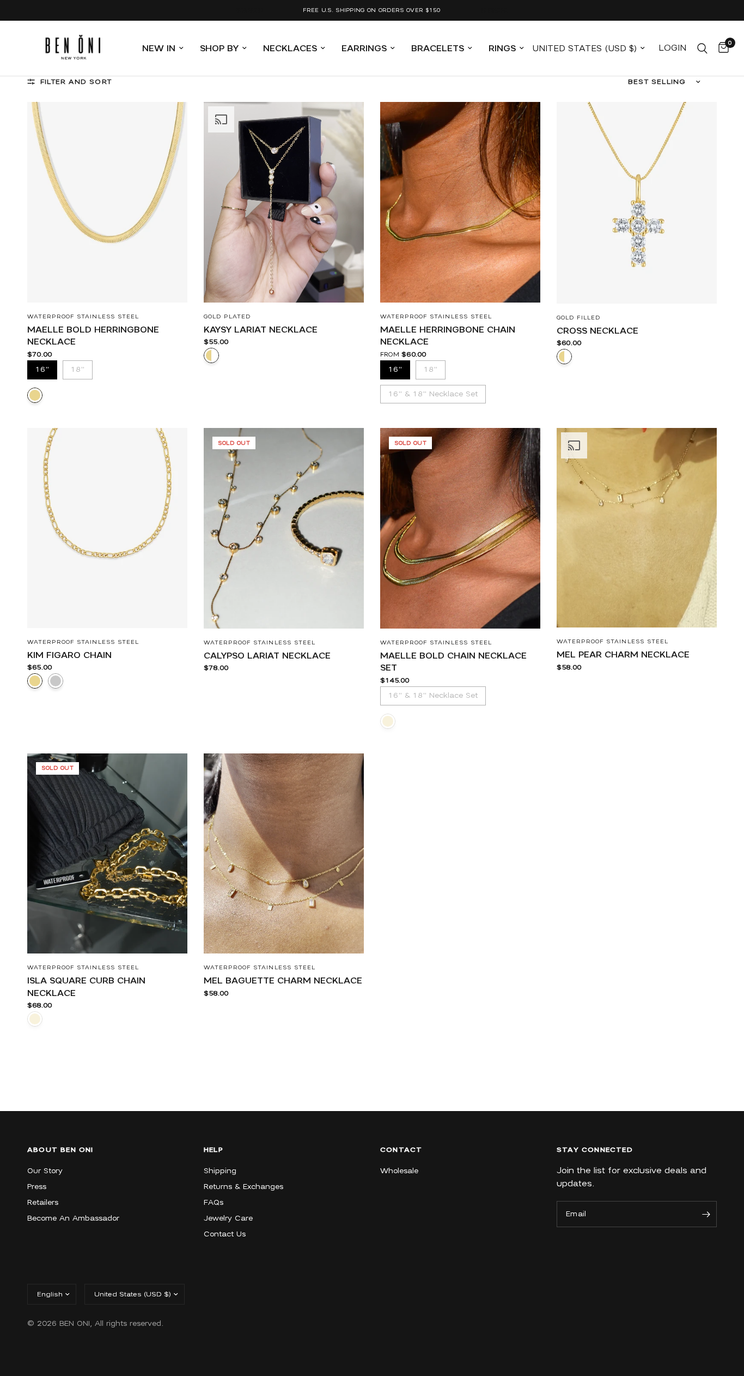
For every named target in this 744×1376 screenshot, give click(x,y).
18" (78, 366)
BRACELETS (437, 48)
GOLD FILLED (578, 317)
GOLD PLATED (227, 316)
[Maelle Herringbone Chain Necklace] (460, 202)
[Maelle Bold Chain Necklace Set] (460, 528)
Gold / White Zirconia (211, 355)
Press (36, 1186)
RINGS (502, 48)
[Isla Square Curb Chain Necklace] (107, 853)
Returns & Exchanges (243, 1186)
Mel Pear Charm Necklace (623, 655)
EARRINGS (364, 48)
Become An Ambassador (73, 1218)
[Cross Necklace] (637, 203)
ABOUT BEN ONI (60, 1149)
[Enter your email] (706, 1214)
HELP (213, 1149)
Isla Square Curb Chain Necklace (86, 987)
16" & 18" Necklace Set (433, 391)
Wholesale (399, 1171)
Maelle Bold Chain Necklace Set (453, 662)
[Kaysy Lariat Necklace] (284, 202)
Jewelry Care (228, 1218)
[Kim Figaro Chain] (107, 528)
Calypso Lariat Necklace (267, 656)
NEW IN (158, 48)
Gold (34, 395)
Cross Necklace (597, 331)
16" (42, 366)
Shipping (220, 1171)
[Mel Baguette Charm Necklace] (284, 853)
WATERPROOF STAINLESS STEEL (83, 316)
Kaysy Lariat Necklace (261, 330)
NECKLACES (290, 48)
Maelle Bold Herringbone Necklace (93, 336)
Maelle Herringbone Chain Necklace (447, 336)
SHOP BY (219, 48)
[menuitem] (163, 49)
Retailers (42, 1202)
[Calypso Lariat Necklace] (284, 528)
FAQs (213, 1202)
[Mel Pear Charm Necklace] (637, 527)
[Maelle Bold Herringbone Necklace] (107, 202)
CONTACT (401, 1149)
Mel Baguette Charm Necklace (283, 981)
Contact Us (225, 1234)
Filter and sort (76, 81)
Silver (55, 681)
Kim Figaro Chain (69, 655)
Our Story (45, 1171)
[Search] (702, 48)
